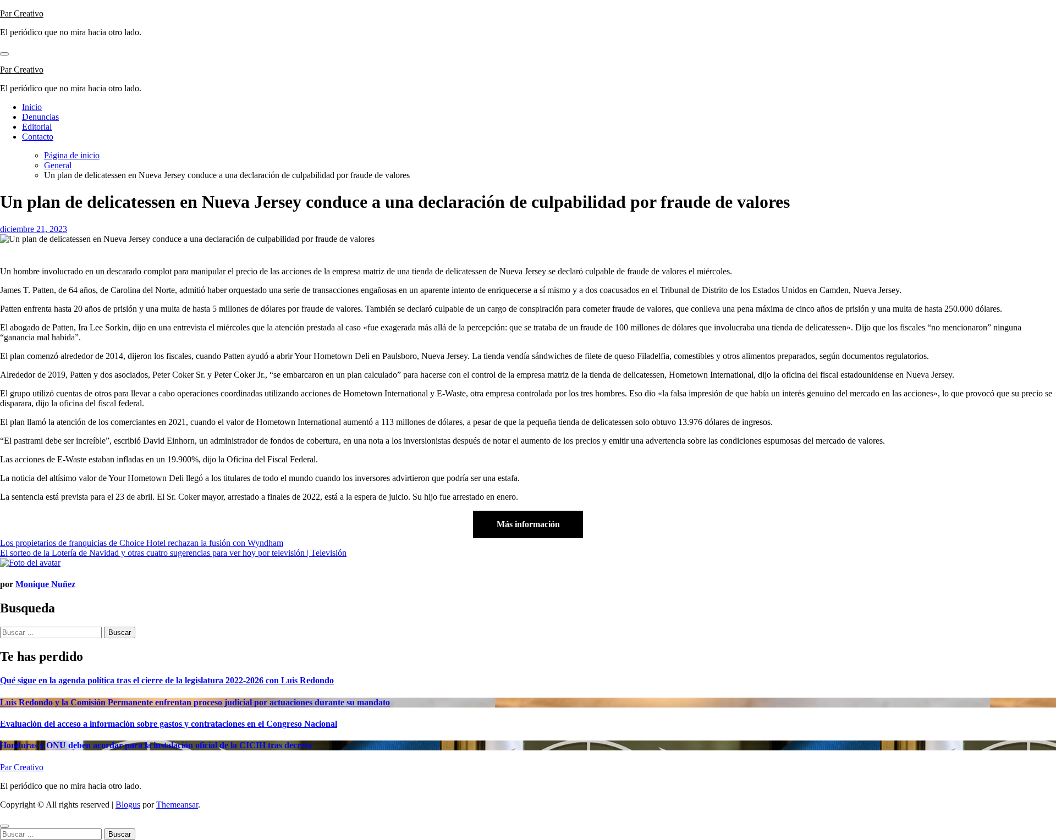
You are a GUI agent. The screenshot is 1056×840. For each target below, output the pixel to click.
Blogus (128, 804)
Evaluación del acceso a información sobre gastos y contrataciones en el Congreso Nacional (168, 723)
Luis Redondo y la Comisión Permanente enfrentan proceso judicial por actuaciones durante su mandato (195, 702)
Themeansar (177, 804)
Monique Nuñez (45, 584)
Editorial (37, 126)
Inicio (32, 107)
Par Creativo (21, 13)
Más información (528, 524)
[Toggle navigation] (4, 54)
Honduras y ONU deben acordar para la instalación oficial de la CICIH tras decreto (156, 745)
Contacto (37, 136)
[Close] (4, 826)
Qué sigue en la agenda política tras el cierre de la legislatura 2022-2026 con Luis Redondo (167, 680)
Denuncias (40, 116)
